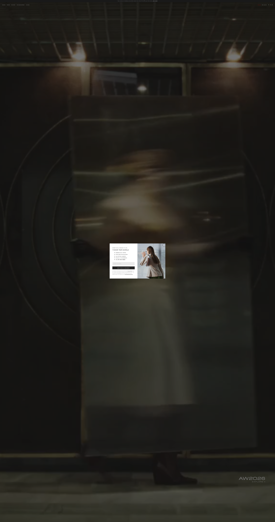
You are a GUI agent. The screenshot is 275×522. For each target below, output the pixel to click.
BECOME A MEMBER (123, 268)
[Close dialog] (164, 245)
